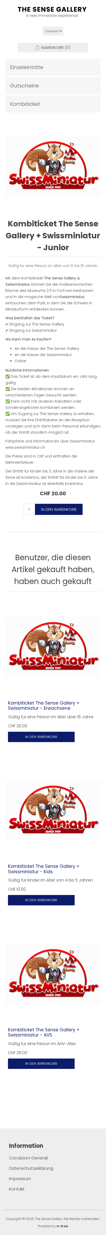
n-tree (62, 1226)
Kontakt (16, 1189)
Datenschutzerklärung (31, 1168)
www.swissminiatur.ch (25, 447)
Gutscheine (24, 85)
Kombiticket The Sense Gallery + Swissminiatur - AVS (44, 1032)
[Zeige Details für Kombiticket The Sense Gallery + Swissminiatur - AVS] (53, 974)
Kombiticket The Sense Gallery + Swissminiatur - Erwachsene (44, 705)
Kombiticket (25, 104)
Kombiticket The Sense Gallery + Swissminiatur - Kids (44, 869)
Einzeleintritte (26, 67)
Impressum (20, 1179)
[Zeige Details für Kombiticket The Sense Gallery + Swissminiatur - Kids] (53, 811)
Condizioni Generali (28, 1158)
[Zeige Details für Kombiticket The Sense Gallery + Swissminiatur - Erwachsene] (53, 647)
